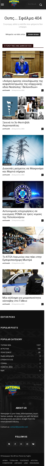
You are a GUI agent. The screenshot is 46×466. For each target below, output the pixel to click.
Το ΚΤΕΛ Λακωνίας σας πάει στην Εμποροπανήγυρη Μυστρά (22, 258)
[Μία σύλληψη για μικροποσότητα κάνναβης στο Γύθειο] (23, 282)
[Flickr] (21, 444)
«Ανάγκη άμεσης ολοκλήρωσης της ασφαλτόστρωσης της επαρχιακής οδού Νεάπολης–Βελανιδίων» (22, 84)
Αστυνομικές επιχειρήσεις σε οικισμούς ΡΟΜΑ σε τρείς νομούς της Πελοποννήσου (22, 214)
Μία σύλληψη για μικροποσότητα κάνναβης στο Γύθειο (21, 299)
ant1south (6, 90)
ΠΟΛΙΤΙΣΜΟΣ (7, 118)
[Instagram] (27, 444)
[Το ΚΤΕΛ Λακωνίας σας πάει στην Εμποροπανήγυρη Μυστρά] (23, 240)
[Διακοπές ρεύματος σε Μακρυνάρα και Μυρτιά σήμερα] (23, 150)
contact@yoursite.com (19, 427)
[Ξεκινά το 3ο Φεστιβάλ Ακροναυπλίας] (23, 108)
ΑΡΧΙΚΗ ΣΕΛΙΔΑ (33, 34)
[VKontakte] (33, 444)
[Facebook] (15, 444)
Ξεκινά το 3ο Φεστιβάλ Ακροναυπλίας (16, 124)
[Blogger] (9, 444)
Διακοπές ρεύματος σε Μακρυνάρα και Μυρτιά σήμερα (22, 170)
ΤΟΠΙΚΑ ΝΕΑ (7, 77)
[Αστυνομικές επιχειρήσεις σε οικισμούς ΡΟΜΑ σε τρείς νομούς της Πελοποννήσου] (23, 194)
